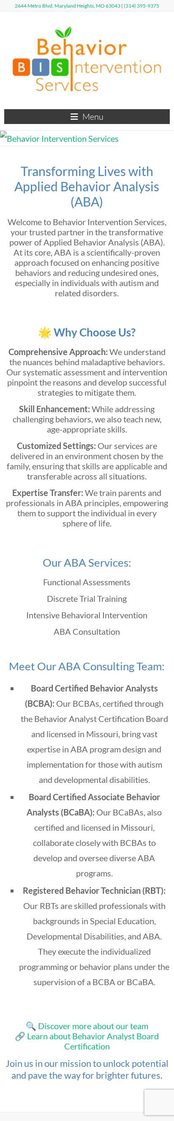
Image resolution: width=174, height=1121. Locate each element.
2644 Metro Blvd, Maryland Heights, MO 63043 (67, 6)
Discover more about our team (93, 1026)
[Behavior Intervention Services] (59, 138)
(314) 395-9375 (141, 6)
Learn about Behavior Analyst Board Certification (93, 1041)
